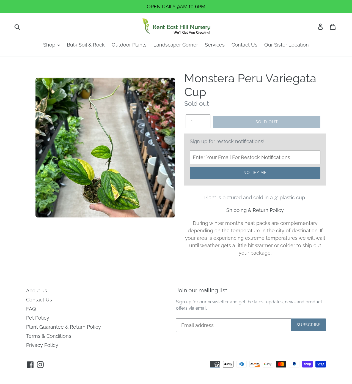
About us (36, 290)
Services (215, 45)
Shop (50, 45)
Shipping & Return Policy (255, 210)
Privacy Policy (42, 345)
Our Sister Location (286, 45)
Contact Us (244, 45)
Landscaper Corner (175, 45)
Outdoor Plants (129, 45)
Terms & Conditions (48, 336)
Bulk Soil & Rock (86, 45)
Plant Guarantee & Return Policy (63, 327)
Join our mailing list (201, 290)
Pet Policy (37, 318)
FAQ (31, 309)
